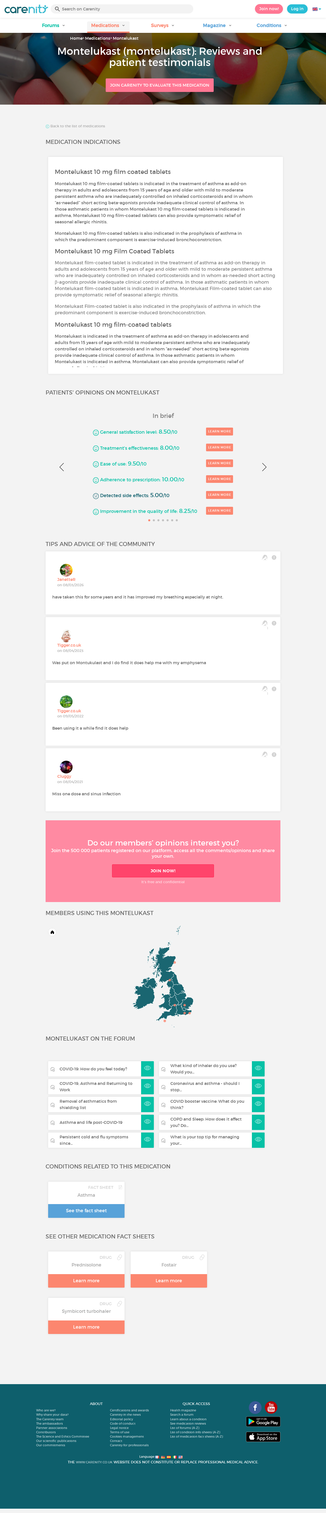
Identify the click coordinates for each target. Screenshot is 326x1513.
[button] (54, 27)
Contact (116, 1441)
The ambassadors (49, 1423)
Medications (97, 38)
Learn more (219, 431)
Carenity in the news (125, 1414)
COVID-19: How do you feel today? (93, 1068)
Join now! (269, 8)
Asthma (86, 1195)
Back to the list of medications (77, 126)
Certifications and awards (129, 1410)
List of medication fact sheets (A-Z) (196, 1436)
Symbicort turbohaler (86, 1311)
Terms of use (119, 1432)
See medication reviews (188, 1423)
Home (76, 38)
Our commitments (50, 1445)
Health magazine (183, 1410)
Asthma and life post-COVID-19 (91, 1122)
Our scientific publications (56, 1441)
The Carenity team (50, 1419)
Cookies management (127, 1436)
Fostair (168, 1265)
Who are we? (46, 1410)
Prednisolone (86, 1265)
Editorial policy (121, 1419)
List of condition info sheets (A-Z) (195, 1432)
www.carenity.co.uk (94, 1462)
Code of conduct (122, 1423)
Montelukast (126, 38)
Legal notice (119, 1428)
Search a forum (182, 1414)
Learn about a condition (188, 1419)
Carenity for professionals (129, 1445)
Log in (297, 8)
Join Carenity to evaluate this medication (159, 85)
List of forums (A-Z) (184, 1428)
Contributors (46, 1432)
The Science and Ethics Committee (62, 1436)
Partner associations (51, 1428)
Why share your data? (52, 1414)
